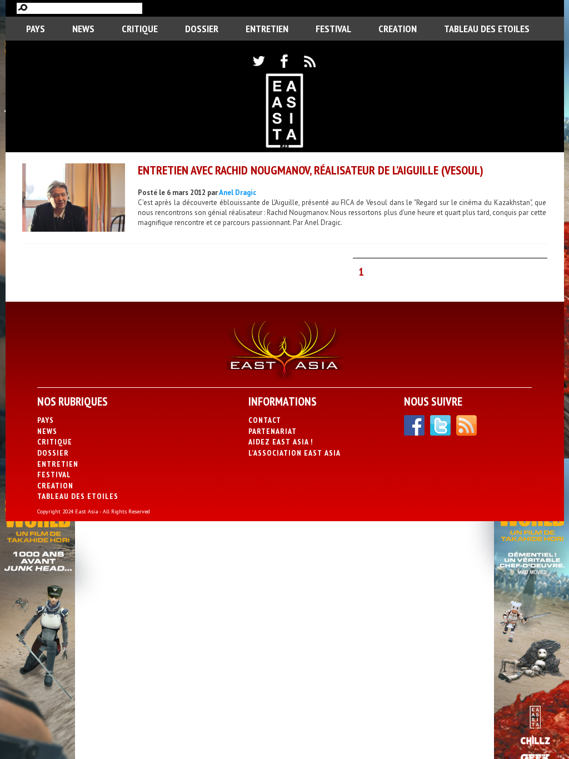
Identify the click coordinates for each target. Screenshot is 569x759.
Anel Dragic (237, 192)
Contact (264, 420)
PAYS (35, 28)
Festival (333, 28)
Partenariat (272, 431)
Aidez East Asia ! (280, 442)
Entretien (267, 28)
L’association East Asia (294, 453)
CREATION (397, 28)
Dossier (201, 28)
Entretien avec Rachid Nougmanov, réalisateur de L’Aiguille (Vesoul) (310, 170)
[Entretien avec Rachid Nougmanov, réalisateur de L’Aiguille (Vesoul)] (73, 198)
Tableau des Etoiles (487, 28)
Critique (140, 28)
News (83, 28)
